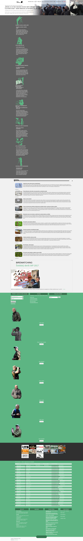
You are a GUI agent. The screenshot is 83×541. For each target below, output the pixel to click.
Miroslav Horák (28, 491)
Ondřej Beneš (28, 479)
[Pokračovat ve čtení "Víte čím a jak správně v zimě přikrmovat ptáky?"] (19, 231)
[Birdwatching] (20, 2)
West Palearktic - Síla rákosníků (28, 244)
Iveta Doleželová (18, 501)
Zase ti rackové (18, 510)
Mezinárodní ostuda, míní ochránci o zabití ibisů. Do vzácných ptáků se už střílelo (36, 214)
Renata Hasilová (37, 465)
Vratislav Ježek (19, 480)
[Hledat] (59, 297)
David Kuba (27, 498)
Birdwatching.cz (19, 466)
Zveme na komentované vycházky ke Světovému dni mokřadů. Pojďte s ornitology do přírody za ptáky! (40, 206)
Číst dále (41, 344)
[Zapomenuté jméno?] (22, 297)
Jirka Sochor (27, 502)
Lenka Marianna (18, 498)
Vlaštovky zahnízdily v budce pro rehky (29, 237)
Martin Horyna (28, 472)
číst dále (64, 289)
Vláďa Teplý (27, 466)
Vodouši (17, 514)
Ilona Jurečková (19, 487)
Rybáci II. (17, 524)
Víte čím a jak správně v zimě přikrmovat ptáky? (31, 229)
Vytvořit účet (13, 303)
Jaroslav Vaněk (19, 465)
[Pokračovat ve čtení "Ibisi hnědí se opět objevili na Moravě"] (19, 223)
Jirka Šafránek (62, 514)
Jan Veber (27, 473)
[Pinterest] (38, 537)
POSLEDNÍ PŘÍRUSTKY (34, 302)
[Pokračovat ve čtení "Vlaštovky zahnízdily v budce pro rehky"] (19, 239)
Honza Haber (62, 516)
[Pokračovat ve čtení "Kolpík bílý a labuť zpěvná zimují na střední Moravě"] (19, 185)
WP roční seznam (33, 301)
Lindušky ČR (18, 517)
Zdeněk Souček (28, 465)
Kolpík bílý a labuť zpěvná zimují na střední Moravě (31, 183)
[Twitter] (43, 537)
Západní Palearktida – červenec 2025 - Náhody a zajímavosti (52, 532)
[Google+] (40, 537)
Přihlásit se (13, 301)
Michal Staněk (19, 473)
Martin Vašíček (18, 505)
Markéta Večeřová (28, 484)
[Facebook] (45, 537)
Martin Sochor (28, 494)
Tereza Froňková (18, 502)
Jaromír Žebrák (19, 490)
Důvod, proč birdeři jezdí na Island (51, 534)
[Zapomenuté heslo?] (22, 298)
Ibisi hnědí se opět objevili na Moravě (29, 221)
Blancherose (18, 476)
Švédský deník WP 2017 (27, 265)
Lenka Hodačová (18, 504)
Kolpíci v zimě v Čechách (27, 198)
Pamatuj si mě (14, 300)
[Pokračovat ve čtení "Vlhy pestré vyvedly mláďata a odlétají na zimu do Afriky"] (19, 254)
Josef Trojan (18, 494)
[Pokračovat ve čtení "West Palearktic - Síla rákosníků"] (19, 246)
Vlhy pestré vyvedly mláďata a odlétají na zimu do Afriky (32, 252)
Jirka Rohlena (18, 469)
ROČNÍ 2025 (32, 297)
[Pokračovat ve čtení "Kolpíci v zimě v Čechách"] (19, 200)
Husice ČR (18, 521)
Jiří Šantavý (28, 490)
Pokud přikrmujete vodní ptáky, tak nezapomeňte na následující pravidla (35, 191)
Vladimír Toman (28, 486)
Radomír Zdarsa (18, 497)
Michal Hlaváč (18, 484)
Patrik (17, 477)
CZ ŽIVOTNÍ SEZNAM (33, 298)
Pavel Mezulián (19, 472)
